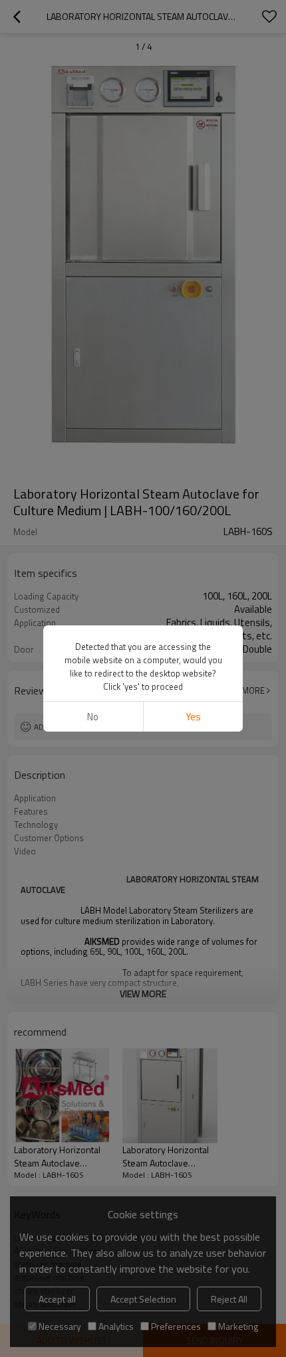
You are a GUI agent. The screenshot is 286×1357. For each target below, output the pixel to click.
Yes (193, 716)
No (92, 716)
